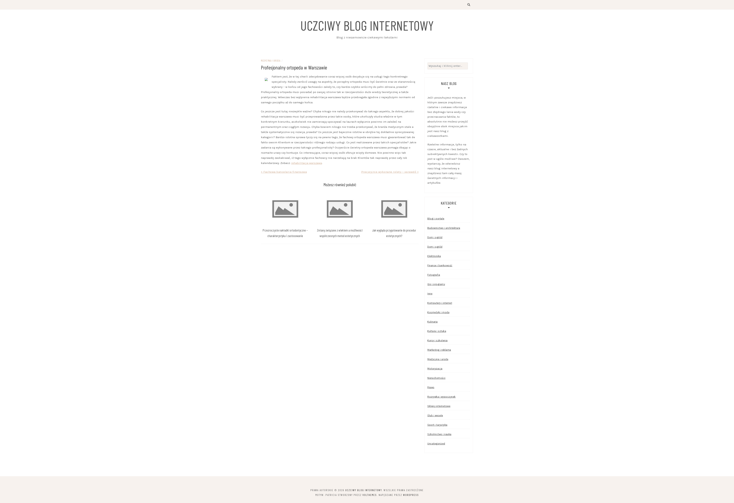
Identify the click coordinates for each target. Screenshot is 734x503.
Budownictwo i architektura (443, 228)
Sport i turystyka (437, 424)
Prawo (430, 387)
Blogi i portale (435, 218)
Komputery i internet (439, 303)
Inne (429, 293)
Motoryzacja (435, 368)
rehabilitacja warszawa (306, 163)
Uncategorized (436, 443)
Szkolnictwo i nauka (439, 434)
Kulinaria (432, 321)
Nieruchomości (436, 378)
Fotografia (433, 274)
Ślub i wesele (435, 415)
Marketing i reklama (439, 349)
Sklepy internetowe (438, 406)
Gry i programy (436, 284)
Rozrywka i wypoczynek (441, 396)
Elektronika (434, 256)
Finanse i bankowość (439, 265)
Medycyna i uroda (270, 60)
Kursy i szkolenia (437, 340)
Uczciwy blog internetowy (367, 25)
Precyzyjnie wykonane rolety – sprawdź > (390, 172)
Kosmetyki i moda (438, 312)
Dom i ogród (435, 237)
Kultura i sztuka (436, 331)
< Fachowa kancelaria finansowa (284, 172)
